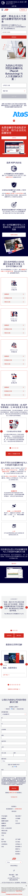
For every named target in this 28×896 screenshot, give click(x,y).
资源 (2, 839)
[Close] (26, 885)
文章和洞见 (4, 844)
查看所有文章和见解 (13, 689)
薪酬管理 (14, 491)
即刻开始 (23, 9)
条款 (13, 876)
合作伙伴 (17, 823)
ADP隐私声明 (14, 797)
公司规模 (17, 818)
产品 (2, 835)
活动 (2, 846)
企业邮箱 (3, 729)
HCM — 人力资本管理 (14, 511)
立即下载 (14, 6)
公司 (2, 747)
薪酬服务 (8, 193)
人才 (13, 531)
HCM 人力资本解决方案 (7, 271)
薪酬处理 (3, 825)
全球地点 (17, 844)
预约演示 (14, 563)
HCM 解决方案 (8, 298)
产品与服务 (4, 816)
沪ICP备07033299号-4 (13, 878)
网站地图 (11, 874)
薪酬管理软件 (9, 177)
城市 (14, 752)
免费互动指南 (14, 234)
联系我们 (17, 853)
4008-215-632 (13, 792)
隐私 (17, 874)
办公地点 (17, 841)
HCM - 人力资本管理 (6, 828)
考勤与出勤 (7, 301)
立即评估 (14, 137)
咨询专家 (9, 635)
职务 (2, 735)
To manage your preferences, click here (14, 894)
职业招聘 (17, 846)
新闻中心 (17, 849)
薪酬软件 (3, 823)
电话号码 (3, 741)
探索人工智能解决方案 (14, 453)
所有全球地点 (14, 865)
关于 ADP (17, 839)
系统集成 (3, 833)
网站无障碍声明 (13, 880)
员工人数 (3, 752)
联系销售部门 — (14, 809)
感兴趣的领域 (4, 712)
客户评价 (3, 841)
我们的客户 (18, 816)
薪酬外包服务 (4, 820)
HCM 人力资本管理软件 (17, 193)
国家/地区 (3, 758)
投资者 (17, 851)
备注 (2, 769)
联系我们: (14, 806)
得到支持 (14, 811)
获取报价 (14, 37)
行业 (16, 820)
